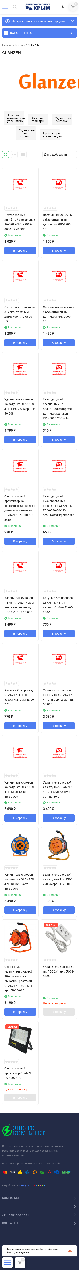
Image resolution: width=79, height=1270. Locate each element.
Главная (7, 45)
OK (70, 1251)
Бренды (20, 45)
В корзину (20, 250)
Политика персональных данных (22, 1163)
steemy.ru (24, 1185)
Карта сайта (54, 1163)
